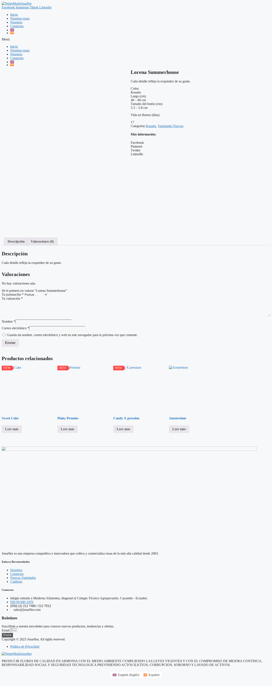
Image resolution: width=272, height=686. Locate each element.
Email (6, 630)
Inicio (14, 14)
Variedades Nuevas (170, 126)
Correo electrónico (15, 328)
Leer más (11, 429)
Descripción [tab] (16, 241)
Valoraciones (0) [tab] (42, 241)
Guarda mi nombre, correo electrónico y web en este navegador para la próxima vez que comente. (72, 335)
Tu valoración (12, 298)
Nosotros (16, 22)
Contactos (17, 26)
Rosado (151, 126)
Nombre (8, 321)
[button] (136, 39)
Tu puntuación (13, 294)
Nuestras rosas (20, 18)
